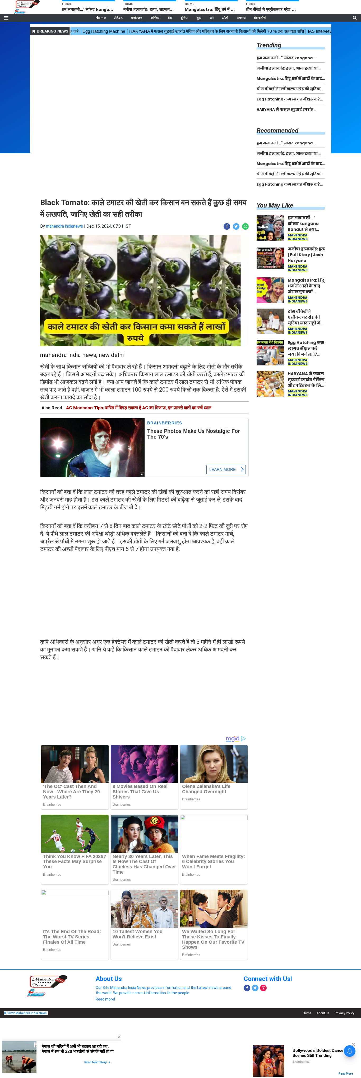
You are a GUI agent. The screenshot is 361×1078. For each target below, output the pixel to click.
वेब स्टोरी (260, 18)
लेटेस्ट (118, 18)
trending (269, 45)
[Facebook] (247, 988)
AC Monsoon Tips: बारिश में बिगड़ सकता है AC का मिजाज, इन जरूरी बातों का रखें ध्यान (138, 407)
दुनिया (184, 18)
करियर (155, 18)
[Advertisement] (144, 73)
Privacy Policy (344, 1013)
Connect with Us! (268, 979)
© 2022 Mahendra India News (25, 1013)
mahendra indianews (64, 226)
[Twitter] (255, 988)
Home (100, 18)
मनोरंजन (136, 18)
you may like (275, 205)
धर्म (212, 18)
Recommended (277, 130)
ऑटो (225, 18)
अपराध (241, 18)
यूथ (199, 18)
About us (323, 1013)
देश (170, 18)
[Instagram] (263, 988)
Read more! (105, 999)
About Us (109, 979)
